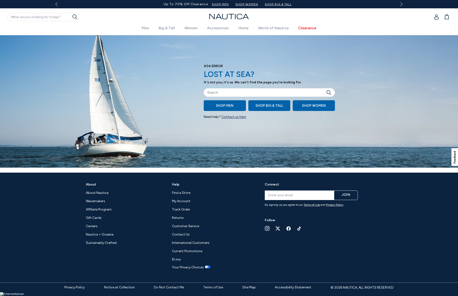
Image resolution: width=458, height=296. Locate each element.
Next (401, 4)
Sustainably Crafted (101, 243)
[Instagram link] (267, 228)
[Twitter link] (278, 228)
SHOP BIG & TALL (278, 4)
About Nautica (97, 193)
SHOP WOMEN (246, 4)
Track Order (181, 209)
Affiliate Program (99, 209)
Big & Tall (167, 28)
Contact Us (181, 234)
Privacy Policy (334, 204)
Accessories (218, 28)
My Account (181, 201)
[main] (229, 103)
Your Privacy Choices (188, 267)
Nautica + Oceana (100, 234)
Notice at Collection (119, 287)
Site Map (249, 287)
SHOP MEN (220, 4)
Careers (92, 226)
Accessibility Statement (293, 287)
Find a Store (181, 193)
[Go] (330, 92)
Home (243, 28)
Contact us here (233, 117)
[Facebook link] (288, 228)
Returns (178, 218)
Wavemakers (95, 201)
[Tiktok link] (299, 228)
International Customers (190, 243)
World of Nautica (273, 28)
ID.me (176, 259)
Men (145, 28)
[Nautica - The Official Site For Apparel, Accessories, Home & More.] (229, 17)
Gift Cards (94, 218)
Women (191, 28)
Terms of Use (312, 204)
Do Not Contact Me (169, 287)
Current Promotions (187, 251)
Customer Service (185, 226)
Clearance (307, 28)
